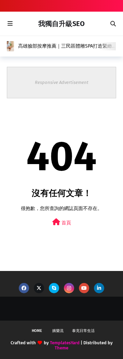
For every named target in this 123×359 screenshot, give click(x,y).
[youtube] (84, 288)
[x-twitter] (39, 288)
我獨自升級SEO (61, 24)
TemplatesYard (65, 342)
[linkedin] (99, 288)
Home (37, 331)
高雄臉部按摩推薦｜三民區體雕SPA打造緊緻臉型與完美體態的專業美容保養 (65, 46)
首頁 (65, 223)
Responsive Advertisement (61, 82)
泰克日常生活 (83, 331)
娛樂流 (58, 331)
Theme (61, 347)
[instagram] (69, 288)
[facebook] (24, 288)
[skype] (54, 288)
